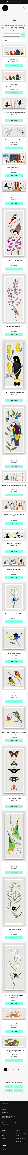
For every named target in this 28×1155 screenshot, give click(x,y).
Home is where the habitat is (14, 569)
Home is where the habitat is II (14, 167)
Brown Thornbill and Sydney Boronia (14, 326)
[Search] (23, 35)
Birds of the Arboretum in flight (14, 543)
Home (3, 15)
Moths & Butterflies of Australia (14, 798)
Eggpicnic (5, 1103)
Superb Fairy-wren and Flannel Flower (14, 613)
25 (18, 1069)
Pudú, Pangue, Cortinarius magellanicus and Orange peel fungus (14, 1051)
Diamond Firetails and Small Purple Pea (14, 260)
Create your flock (14, 59)
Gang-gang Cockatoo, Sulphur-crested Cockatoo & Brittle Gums (14, 486)
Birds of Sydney (14, 84)
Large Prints (9, 1090)
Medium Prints (18, 1087)
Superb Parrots (14, 864)
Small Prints (9, 1087)
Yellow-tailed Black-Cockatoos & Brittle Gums (14, 112)
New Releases (18, 1090)
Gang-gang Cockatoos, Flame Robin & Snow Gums (14, 515)
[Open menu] (15, 8)
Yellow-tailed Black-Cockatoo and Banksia (14, 392)
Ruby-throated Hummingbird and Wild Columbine (14, 732)
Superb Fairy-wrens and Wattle (14, 929)
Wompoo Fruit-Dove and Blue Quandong (13, 458)
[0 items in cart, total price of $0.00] (24, 8)
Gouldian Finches (14, 692)
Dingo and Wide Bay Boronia (14, 1023)
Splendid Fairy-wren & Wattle (14, 653)
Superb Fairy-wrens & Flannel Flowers (14, 139)
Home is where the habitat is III (14, 195)
